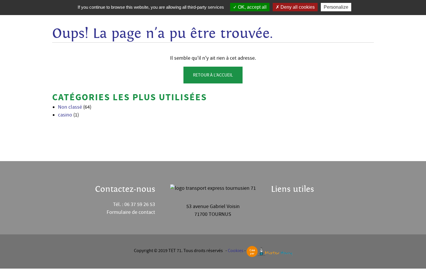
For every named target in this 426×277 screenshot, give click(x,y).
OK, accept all (252, 7)
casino (65, 115)
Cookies (235, 251)
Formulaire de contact (131, 212)
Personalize (336, 7)
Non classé (70, 107)
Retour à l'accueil (213, 75)
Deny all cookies (297, 7)
